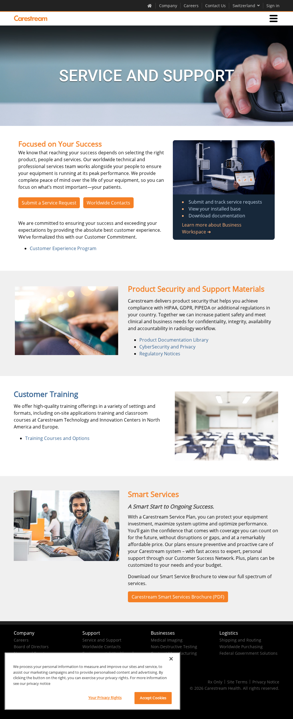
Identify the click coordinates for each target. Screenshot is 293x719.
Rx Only (215, 682)
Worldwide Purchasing (241, 646)
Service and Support (101, 640)
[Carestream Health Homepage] (149, 5)
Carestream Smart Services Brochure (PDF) (178, 597)
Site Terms (237, 682)
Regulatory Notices (159, 353)
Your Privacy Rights (105, 697)
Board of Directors (31, 646)
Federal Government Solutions (248, 653)
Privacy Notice (265, 682)
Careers (191, 5)
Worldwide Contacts (108, 203)
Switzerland (244, 5)
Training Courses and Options (57, 438)
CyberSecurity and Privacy (167, 347)
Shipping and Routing (240, 640)
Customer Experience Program (63, 248)
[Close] (171, 658)
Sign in (273, 5)
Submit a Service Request (49, 203)
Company (168, 5)
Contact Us (215, 5)
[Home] (30, 18)
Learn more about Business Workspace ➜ (211, 228)
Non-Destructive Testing (174, 646)
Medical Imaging (167, 640)
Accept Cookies (153, 697)
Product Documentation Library (173, 340)
